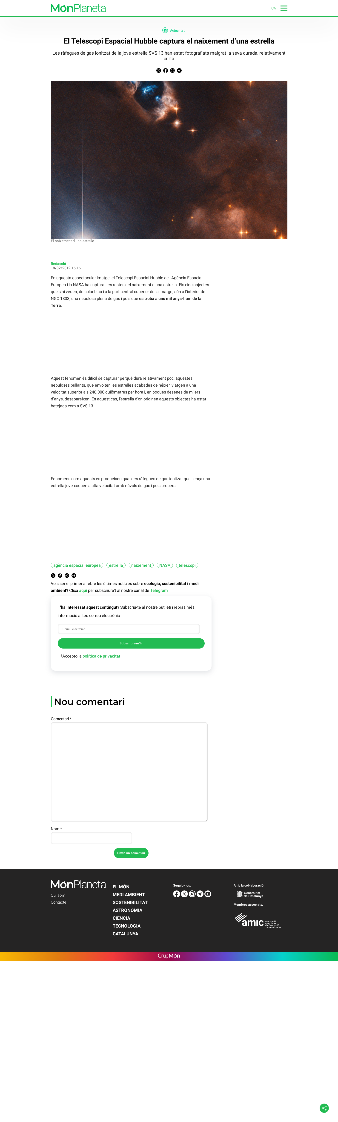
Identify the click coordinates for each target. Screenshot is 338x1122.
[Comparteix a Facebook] (165, 71)
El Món (121, 887)
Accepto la (91, 656)
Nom (56, 828)
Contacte (58, 902)
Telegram (159, 590)
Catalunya (125, 934)
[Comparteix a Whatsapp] (172, 71)
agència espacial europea (77, 565)
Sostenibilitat (130, 902)
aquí (83, 590)
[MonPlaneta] (53, 15)
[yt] (207, 896)
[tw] (185, 896)
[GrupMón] (169, 956)
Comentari (61, 719)
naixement (141, 565)
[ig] (193, 896)
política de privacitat (101, 656)
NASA (164, 565)
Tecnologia (126, 926)
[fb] (177, 896)
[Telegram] (200, 896)
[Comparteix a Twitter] (158, 71)
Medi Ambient (129, 894)
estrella (116, 565)
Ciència (121, 918)
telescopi (187, 565)
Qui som (58, 895)
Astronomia (127, 910)
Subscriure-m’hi (131, 643)
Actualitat (177, 30)
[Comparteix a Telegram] (179, 71)
